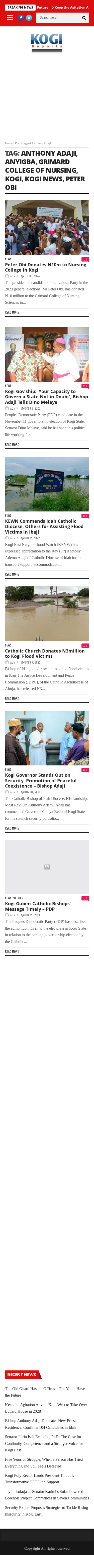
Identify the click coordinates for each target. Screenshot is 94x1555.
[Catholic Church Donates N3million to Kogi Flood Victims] (47, 613)
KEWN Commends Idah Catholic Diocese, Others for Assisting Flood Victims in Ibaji (44, 526)
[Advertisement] (47, 101)
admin (14, 276)
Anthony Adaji (48, 153)
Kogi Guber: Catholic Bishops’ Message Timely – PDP (38, 906)
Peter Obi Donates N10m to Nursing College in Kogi (45, 267)
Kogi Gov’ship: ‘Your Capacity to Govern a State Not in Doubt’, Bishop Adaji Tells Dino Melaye (46, 396)
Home (9, 143)
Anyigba (20, 161)
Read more (12, 312)
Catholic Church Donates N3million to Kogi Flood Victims (45, 653)
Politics (18, 898)
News (8, 259)
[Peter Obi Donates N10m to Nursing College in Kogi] (47, 227)
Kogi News (43, 178)
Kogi (13, 178)
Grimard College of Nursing (40, 166)
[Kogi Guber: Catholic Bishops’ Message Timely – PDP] (47, 867)
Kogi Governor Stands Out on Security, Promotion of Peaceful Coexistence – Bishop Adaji (41, 780)
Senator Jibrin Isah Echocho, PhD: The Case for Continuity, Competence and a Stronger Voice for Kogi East (44, 1443)
